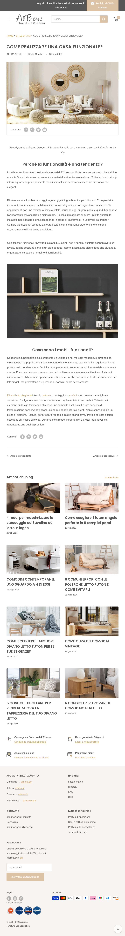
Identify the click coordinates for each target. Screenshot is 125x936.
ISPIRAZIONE (14, 54)
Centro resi (12, 822)
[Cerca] (104, 19)
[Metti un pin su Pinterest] (32, 129)
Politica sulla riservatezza (81, 827)
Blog (70, 796)
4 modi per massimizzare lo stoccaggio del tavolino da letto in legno (30, 522)
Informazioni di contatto (19, 817)
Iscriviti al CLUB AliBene (105, 5)
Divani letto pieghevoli (20, 395)
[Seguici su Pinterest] (21, 898)
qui (21, 857)
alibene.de (26, 781)
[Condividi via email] (44, 129)
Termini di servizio (77, 832)
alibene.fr (23, 794)
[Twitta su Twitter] (38, 129)
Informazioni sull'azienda (20, 827)
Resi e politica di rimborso (82, 822)
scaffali (73, 395)
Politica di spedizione (79, 817)
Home (10, 35)
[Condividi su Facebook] (26, 129)
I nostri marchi (75, 781)
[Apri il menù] (8, 19)
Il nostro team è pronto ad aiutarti (31, 757)
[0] (116, 19)
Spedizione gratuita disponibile (30, 741)
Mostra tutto (111, 477)
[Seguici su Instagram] (15, 898)
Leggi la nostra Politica (87, 741)
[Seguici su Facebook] (9, 898)
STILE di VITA (23, 35)
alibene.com (29, 800)
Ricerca (72, 786)
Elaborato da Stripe (85, 757)
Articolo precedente (20, 456)
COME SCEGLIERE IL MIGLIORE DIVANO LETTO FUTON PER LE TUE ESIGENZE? (31, 646)
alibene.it (19, 788)
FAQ (70, 791)
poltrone (46, 395)
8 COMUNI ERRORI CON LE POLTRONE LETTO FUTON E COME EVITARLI (87, 584)
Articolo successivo (104, 456)
